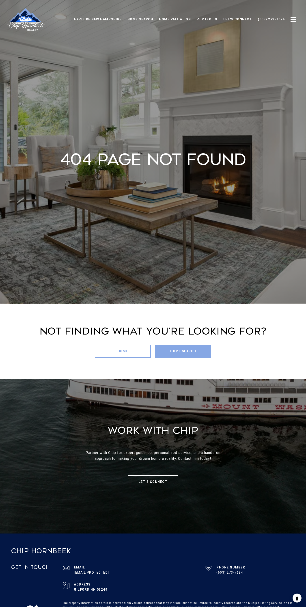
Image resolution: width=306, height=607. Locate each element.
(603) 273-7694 (229, 572)
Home (123, 351)
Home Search (183, 351)
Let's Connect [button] (153, 482)
